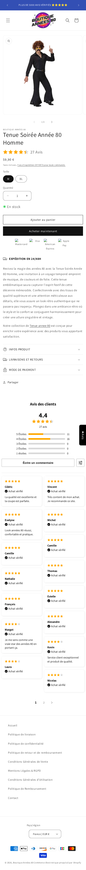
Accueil (12, 725)
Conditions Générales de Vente (28, 761)
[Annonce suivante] (78, 5)
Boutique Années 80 (23, 862)
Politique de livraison (22, 734)
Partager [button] (13, 382)
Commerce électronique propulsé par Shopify (57, 862)
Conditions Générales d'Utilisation (30, 779)
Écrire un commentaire (38, 462)
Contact (13, 798)
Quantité (8, 188)
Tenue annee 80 (40, 326)
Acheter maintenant (43, 231)
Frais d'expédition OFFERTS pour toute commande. (41, 165)
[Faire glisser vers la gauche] (34, 122)
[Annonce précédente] (7, 5)
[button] (8, 20)
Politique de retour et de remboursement (35, 752)
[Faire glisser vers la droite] (51, 122)
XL (21, 179)
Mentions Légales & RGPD (24, 770)
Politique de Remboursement (27, 788)
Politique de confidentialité (26, 743)
